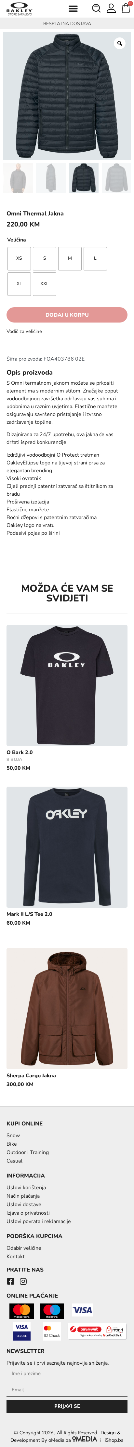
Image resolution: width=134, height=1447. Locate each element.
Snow (13, 1135)
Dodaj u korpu (67, 315)
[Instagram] (23, 1281)
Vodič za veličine (24, 331)
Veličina (16, 239)
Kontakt (16, 1256)
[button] (73, 9)
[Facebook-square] (10, 1281)
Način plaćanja (23, 1196)
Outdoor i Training (28, 1152)
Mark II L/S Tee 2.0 (29, 914)
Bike (12, 1144)
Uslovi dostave (24, 1204)
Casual (14, 1160)
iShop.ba (114, 1440)
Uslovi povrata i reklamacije (39, 1221)
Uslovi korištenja (26, 1187)
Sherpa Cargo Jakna (31, 1075)
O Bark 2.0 (20, 752)
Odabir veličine (24, 1248)
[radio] (19, 258)
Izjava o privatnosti (28, 1213)
